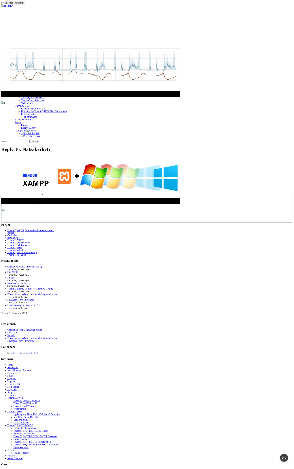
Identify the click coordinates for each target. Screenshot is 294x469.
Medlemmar (13, 386)
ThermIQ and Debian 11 (25, 403)
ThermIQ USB (14, 411)
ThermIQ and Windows (24, 406)
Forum (10, 373)
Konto (10, 375)
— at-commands (21, 422)
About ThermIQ (15, 458)
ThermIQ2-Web (15, 397)
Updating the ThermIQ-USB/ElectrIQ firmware (36, 414)
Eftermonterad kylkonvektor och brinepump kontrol (32, 294)
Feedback (12, 455)
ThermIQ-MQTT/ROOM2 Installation (32, 442)
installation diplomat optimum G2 (23, 305)
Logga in (11, 378)
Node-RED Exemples (24, 433)
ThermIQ (11, 395)
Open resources (20, 447)
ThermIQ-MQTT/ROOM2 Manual (30, 431)
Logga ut (11, 381)
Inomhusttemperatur (17, 283)
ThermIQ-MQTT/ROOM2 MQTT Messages (35, 436)
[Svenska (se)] (30, 352)
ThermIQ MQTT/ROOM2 (20, 425)
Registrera (12, 389)
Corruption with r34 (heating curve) (24, 266)
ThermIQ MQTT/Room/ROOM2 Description (35, 444)
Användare (12, 367)
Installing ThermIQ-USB (25, 417)
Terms (10, 364)
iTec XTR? (12, 272)
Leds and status (20, 420)
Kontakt (11, 277)
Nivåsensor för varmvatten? (20, 299)
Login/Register (14, 384)
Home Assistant (21, 439)
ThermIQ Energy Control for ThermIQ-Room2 (30, 288)
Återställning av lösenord (19, 370)
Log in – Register (21, 453)
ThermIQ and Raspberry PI (26, 400)
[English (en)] (14, 352)
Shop (9, 392)
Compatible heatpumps (24, 428)
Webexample (19, 408)
